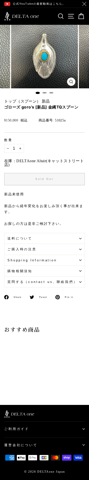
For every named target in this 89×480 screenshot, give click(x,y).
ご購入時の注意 (22, 249)
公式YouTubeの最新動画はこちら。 (39, 3)
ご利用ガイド (16, 429)
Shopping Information (32, 260)
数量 (8, 140)
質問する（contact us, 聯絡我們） (42, 282)
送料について (19, 238)
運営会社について (21, 445)
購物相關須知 (19, 271)
